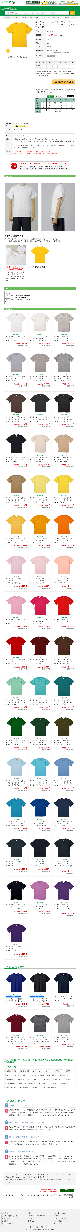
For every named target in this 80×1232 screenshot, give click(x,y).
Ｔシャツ (31, 17)
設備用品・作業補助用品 (25, 1083)
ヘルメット (48, 1071)
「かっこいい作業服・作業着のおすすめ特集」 (47, 1180)
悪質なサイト (6, 1221)
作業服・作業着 (24, 1071)
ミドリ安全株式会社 (60, 1213)
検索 (72, 13)
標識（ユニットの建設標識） (63, 1079)
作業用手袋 (32, 1075)
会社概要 (56, 1216)
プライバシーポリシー (60, 1218)
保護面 (68, 1071)
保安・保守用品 (11, 1087)
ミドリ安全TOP (8, 17)
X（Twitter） (32, 1221)
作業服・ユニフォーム (20, 17)
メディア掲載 (57, 1221)
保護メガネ (59, 1071)
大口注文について (8, 1223)
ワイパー (34, 1087)
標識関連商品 (11, 1083)
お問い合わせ (6, 1218)
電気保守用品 (24, 1087)
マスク (23, 1075)
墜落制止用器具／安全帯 (47, 1075)
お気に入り (51, 96)
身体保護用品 (62, 1075)
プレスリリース (58, 1223)
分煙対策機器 (53, 1083)
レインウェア (37, 1071)
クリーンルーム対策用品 (48, 1087)
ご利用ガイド (6, 1213)
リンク (30, 1218)
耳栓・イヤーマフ (12, 1075)
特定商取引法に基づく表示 (36, 1216)
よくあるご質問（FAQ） (10, 1216)
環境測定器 (10, 1079)
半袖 (37, 17)
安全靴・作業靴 (11, 1071)
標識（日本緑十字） (23, 1079)
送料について (32, 1213)
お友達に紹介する (60, 96)
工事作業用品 (41, 1083)
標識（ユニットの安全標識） (42, 1079)
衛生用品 (63, 1083)
